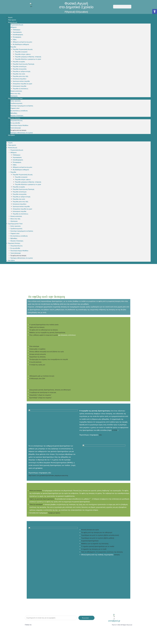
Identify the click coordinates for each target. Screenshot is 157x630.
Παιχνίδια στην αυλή (19, 74)
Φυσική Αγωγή (12, 22)
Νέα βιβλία (11, 135)
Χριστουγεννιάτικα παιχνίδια (21, 81)
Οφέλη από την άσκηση (36, 327)
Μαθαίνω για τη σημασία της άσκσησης (94, 543)
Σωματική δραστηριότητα (89, 541)
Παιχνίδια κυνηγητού (21, 52)
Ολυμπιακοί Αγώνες (16, 120)
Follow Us (28, 625)
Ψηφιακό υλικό (14, 108)
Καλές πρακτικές (15, 101)
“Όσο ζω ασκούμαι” (36, 504)
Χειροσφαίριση (17, 32)
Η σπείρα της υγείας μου (37, 364)
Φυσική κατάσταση (16, 91)
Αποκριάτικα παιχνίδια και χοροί (22, 83)
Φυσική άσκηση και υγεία (90, 530)
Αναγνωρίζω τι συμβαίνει (37, 349)
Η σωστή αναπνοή (35, 362)
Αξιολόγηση (13, 96)
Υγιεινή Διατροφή (15, 128)
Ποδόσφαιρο (16, 29)
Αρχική (10, 17)
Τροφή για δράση (54, 513)
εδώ (100, 435)
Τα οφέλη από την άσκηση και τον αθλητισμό (96, 532)
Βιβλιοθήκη (13, 113)
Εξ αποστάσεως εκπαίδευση (19, 110)
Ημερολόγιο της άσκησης (37, 357)
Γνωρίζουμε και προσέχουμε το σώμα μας (42, 392)
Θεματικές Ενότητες (14, 118)
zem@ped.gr (114, 621)
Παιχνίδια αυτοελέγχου (19, 66)
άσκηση (117, 555)
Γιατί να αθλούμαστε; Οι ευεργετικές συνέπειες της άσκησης (102, 552)
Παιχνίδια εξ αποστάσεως (20, 88)
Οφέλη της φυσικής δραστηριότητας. (41, 499)
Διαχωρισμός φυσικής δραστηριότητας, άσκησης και (50, 390)
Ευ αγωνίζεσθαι (15, 123)
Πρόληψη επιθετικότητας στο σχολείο (21, 133)
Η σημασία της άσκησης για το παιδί (93, 549)
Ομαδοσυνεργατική (16, 103)
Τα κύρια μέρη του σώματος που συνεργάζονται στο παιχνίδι (48, 359)
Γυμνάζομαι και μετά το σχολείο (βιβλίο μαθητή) (97, 538)
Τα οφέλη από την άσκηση (18, 130)
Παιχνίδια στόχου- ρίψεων (23, 54)
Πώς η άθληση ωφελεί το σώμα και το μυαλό (43, 335)
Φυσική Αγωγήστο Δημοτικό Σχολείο (76, 5)
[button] (78, 139)
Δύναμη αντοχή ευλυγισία (37, 354)
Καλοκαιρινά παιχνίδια (19, 86)
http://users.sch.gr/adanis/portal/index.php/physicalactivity (48, 475)
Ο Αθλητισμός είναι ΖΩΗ (37, 378)
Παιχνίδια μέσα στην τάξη (20, 76)
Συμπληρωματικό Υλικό (15, 98)
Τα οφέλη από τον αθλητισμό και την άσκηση (43, 330)
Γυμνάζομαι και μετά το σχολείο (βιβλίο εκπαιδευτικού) (100, 535)
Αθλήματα (13, 27)
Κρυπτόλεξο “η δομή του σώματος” (40, 397)
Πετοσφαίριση (17, 37)
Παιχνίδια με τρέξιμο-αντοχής (21, 71)
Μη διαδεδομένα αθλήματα (21, 44)
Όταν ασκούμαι (34, 346)
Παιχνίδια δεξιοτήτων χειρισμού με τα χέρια (28, 59)
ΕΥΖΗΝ (115, 430)
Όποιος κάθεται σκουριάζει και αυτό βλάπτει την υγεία (46, 351)
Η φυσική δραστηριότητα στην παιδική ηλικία (43, 324)
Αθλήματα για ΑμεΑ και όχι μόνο (22, 42)
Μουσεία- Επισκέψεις (16, 115)
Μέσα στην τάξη (15, 93)
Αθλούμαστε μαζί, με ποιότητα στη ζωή (41, 376)
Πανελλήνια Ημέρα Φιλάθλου (19, 125)
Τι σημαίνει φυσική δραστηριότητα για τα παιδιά (97, 546)
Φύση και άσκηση (35, 490)
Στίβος (14, 39)
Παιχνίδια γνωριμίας (19, 61)
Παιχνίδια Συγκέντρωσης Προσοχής (23, 64)
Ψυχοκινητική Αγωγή (16, 25)
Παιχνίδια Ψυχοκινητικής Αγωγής (23, 49)
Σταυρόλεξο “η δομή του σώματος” (40, 395)
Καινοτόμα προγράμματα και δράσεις (21, 106)
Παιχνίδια (13, 47)
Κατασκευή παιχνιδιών (19, 79)
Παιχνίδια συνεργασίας (20, 69)
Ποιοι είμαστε (12, 20)
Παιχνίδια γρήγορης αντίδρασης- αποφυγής (28, 56)
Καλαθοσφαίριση (18, 34)
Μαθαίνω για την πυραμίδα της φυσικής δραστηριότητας (47, 332)
